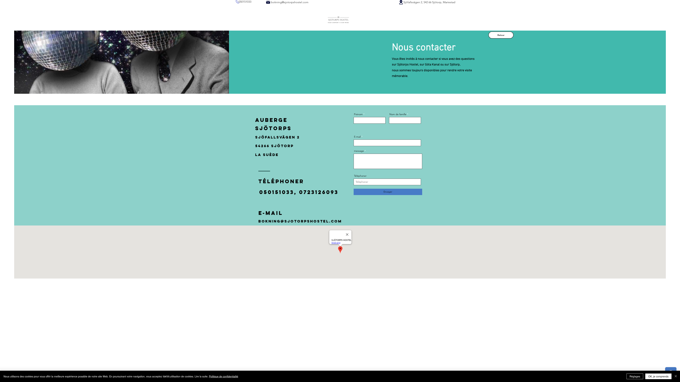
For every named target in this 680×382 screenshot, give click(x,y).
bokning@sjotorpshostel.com (289, 2)
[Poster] (268, 2)
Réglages (635, 376)
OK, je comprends (658, 376)
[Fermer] (676, 376)
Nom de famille (397, 114)
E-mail (357, 136)
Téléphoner (360, 176)
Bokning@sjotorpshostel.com (300, 221)
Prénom (358, 114)
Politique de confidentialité (223, 376)
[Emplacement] (401, 2)
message (359, 151)
